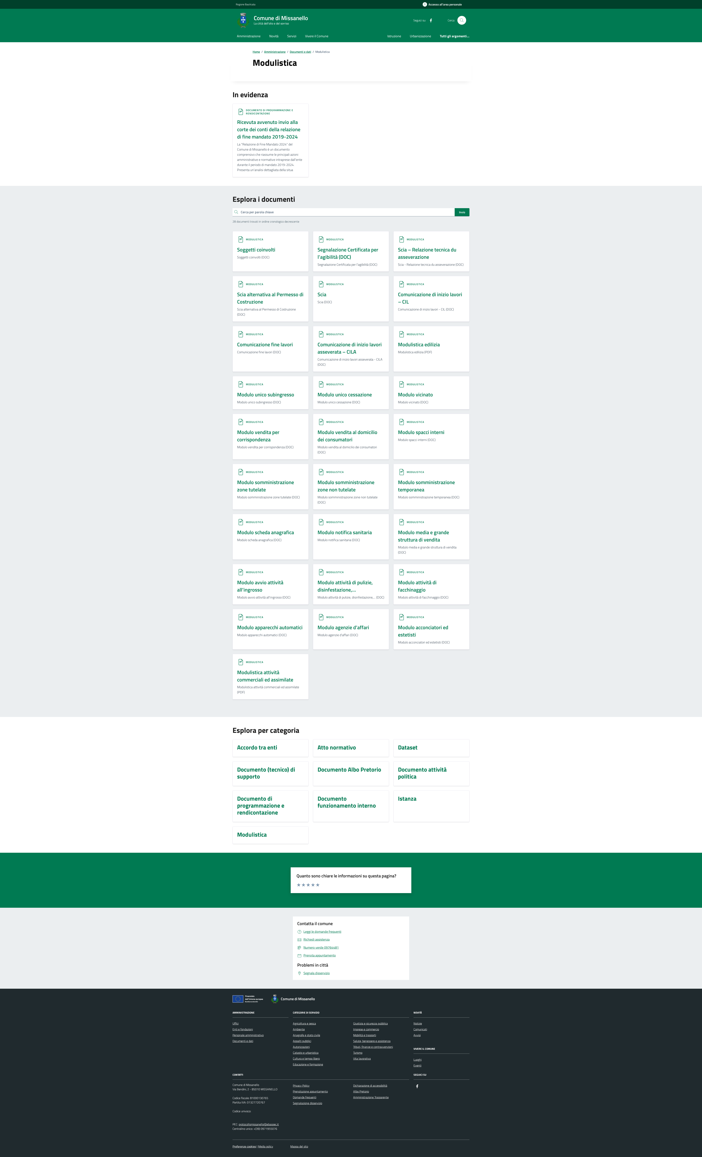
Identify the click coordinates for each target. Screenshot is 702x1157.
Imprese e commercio (366, 1029)
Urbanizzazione (420, 36)
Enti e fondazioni (243, 1029)
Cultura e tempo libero (306, 1058)
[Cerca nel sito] (461, 20)
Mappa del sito (299, 1146)
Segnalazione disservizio (307, 1103)
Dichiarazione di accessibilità (370, 1085)
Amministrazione (249, 36)
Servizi (291, 36)
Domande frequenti (304, 1097)
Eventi (417, 1065)
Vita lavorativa (362, 1058)
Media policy (265, 1146)
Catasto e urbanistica (305, 1052)
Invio (462, 212)
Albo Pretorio (361, 1091)
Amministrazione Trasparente (371, 1097)
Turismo (357, 1052)
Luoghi (418, 1059)
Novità (273, 36)
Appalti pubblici (302, 1041)
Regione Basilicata (245, 4)
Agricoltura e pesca (304, 1023)
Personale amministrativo (248, 1035)
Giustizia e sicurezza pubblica (370, 1023)
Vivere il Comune (316, 36)
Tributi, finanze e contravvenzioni (373, 1047)
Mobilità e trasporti (364, 1035)
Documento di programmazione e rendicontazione (269, 112)
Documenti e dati (243, 1041)
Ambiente (299, 1029)
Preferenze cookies (244, 1146)
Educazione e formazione (308, 1064)
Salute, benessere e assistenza (371, 1041)
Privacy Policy (301, 1085)
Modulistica (254, 239)
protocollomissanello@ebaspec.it (259, 1124)
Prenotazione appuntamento (310, 1091)
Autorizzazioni (301, 1047)
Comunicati (420, 1029)
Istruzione (394, 36)
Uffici (236, 1023)
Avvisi (417, 1035)
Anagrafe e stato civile (306, 1035)
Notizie (418, 1023)
